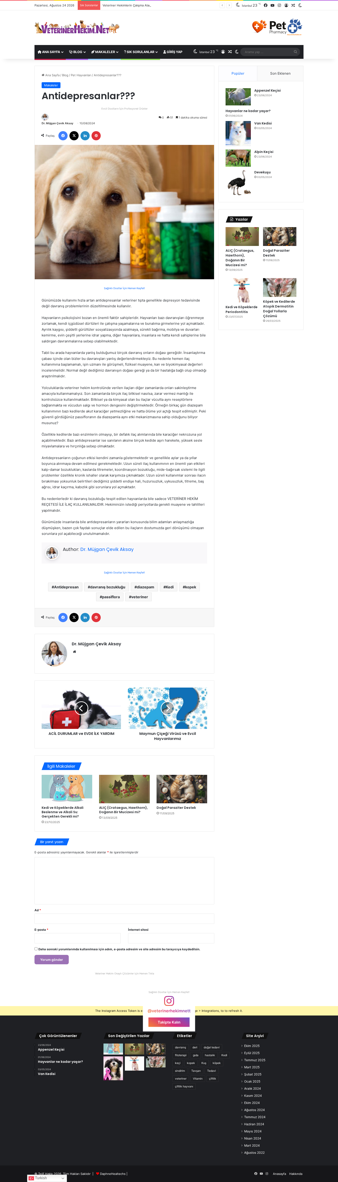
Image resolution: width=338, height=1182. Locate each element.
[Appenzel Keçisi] (238, 96)
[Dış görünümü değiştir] (300, 5)
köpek (217, 1063)
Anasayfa (279, 1174)
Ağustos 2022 (254, 1152)
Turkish (40, 1178)
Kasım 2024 (253, 1095)
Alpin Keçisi (263, 152)
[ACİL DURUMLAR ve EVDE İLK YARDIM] (81, 708)
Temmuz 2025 (254, 1060)
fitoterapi (180, 1055)
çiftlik (212, 1078)
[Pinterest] (96, 135)
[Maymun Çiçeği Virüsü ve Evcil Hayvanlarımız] (167, 708)
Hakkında (295, 1174)
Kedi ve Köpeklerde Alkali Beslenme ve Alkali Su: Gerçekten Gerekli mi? (62, 812)
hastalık (210, 1055)
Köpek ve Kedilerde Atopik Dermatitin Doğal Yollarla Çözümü (279, 308)
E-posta (41, 929)
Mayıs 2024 (253, 1131)
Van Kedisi (263, 123)
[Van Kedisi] (238, 133)
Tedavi (211, 1070)
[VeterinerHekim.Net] (77, 27)
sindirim (180, 1070)
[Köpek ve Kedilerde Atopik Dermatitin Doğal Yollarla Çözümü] (279, 287)
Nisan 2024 (252, 1138)
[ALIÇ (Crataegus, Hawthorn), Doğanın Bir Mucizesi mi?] (124, 789)
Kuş (203, 1063)
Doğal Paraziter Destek (176, 807)
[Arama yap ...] (295, 52)
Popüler (238, 73)
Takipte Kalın (169, 1022)
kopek (190, 587)
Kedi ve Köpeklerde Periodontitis (242, 309)
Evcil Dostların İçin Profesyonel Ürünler (124, 108)
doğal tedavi (212, 1047)
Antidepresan (66, 587)
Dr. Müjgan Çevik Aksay (57, 123)
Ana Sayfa (50, 52)
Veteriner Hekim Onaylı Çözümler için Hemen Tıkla (124, 973)
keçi (177, 1063)
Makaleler (105, 52)
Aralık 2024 (252, 1088)
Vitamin (198, 1078)
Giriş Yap (174, 52)
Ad (37, 910)
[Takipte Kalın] (169, 1003)
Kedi (170, 587)
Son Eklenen (280, 73)
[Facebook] (265, 5)
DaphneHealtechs (113, 1174)
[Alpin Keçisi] (238, 158)
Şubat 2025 (252, 1074)
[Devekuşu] (238, 182)
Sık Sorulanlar (140, 52)
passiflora (111, 597)
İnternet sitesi (138, 929)
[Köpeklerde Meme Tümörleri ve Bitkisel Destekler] (113, 1068)
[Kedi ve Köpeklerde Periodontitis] (242, 290)
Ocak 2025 (252, 1081)
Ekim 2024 (252, 1103)
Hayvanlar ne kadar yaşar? (248, 111)
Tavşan (196, 1070)
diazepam (145, 587)
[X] (74, 135)
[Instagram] (279, 5)
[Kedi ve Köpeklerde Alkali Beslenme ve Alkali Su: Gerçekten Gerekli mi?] (67, 789)
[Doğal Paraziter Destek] (182, 789)
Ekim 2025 (252, 1046)
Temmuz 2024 (255, 1117)
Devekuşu (262, 172)
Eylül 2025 (252, 1053)
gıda (195, 1055)
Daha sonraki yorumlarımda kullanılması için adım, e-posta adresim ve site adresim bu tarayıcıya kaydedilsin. (119, 949)
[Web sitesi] (74, 651)
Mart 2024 (252, 1145)
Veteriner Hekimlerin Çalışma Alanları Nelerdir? (136, 5)
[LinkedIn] (85, 135)
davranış (180, 1047)
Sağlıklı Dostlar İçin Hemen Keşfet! (124, 288)
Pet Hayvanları (81, 75)
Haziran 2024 (254, 1124)
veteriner (139, 597)
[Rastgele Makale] (293, 5)
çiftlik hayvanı (184, 1086)
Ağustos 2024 (254, 1110)
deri (194, 1047)
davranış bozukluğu (107, 587)
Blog (77, 52)
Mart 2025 (252, 1067)
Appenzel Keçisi (267, 90)
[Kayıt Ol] (286, 5)
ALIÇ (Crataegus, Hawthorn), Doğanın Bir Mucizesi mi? (123, 809)
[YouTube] (272, 5)
